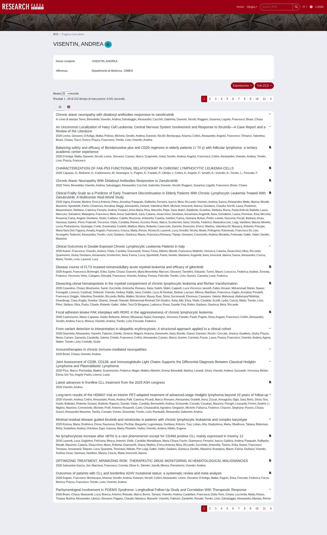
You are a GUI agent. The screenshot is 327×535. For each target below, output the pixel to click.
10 (257, 98)
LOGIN (319, 6)
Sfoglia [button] (251, 6)
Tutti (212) (263, 85)
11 (264, 98)
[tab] (60, 107)
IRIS (55, 34)
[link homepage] (24, 7)
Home (240, 6)
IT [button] (304, 6)
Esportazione (241, 85)
